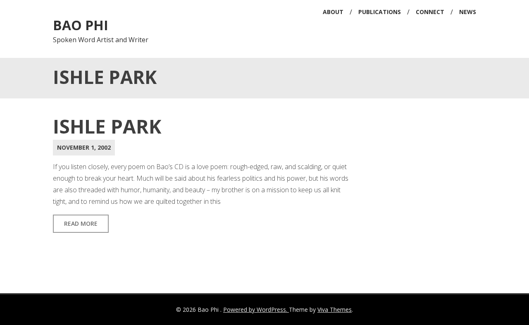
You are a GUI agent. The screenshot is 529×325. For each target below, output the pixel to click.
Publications (379, 12)
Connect (430, 12)
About (333, 12)
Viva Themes (334, 309)
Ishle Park (107, 126)
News (467, 12)
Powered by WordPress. (256, 309)
